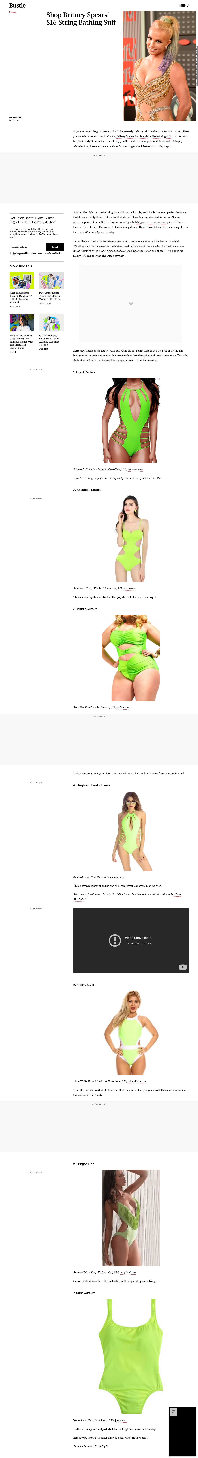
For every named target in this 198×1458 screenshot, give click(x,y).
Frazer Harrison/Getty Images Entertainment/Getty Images (196, 66)
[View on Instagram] (131, 303)
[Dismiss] (193, 1410)
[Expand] (172, 1410)
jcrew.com (121, 1420)
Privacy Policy (18, 255)
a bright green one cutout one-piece (151, 222)
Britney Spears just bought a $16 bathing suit (143, 136)
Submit (55, 247)
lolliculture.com (137, 1081)
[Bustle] (17, 5)
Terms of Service (55, 253)
